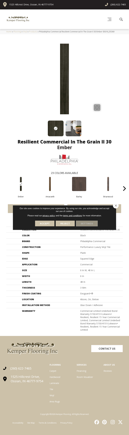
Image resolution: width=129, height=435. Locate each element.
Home (9, 31)
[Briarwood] (108, 184)
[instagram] (112, 422)
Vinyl (25, 31)
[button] (107, 348)
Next (102, 126)
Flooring (17, 31)
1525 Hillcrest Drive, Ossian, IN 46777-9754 (31, 4)
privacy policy (48, 215)
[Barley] (79, 184)
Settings (87, 223)
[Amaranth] (49, 184)
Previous (26, 126)
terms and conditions (72, 215)
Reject (65, 223)
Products (33, 31)
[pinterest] (104, 422)
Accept (45, 223)
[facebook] (96, 422)
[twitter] (120, 422)
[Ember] (20, 184)
